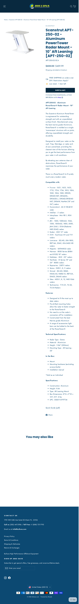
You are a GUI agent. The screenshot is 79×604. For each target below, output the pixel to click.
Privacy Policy (9, 536)
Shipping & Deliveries (12, 544)
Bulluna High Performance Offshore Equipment (21, 554)
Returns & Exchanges (11, 548)
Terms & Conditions (11, 540)
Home (6, 20)
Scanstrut (50, 26)
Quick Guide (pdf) (53, 408)
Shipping (49, 70)
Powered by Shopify (46, 597)
